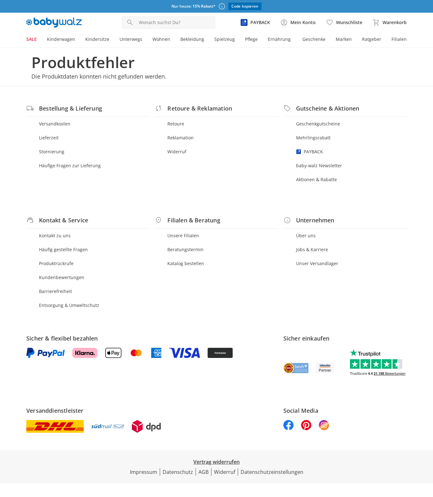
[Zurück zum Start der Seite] (425, 451)
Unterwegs (131, 39)
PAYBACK (313, 152)
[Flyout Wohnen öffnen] (172, 39)
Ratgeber (371, 39)
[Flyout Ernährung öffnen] (293, 39)
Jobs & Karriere (312, 249)
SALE (31, 39)
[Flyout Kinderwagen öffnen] (77, 39)
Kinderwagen (61, 39)
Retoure (175, 124)
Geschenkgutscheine (318, 124)
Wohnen (161, 39)
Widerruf (176, 152)
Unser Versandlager (317, 263)
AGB (203, 471)
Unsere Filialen (183, 236)
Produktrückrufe (56, 263)
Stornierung (51, 152)
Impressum (143, 471)
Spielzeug (224, 39)
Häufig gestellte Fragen (63, 249)
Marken (344, 39)
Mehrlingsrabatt (313, 138)
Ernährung (279, 39)
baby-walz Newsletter (319, 165)
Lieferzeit (49, 138)
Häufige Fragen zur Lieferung (70, 165)
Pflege (251, 39)
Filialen (399, 39)
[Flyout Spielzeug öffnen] (237, 39)
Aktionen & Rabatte (316, 179)
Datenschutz (178, 471)
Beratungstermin (185, 249)
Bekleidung (192, 39)
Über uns (306, 236)
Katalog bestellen (185, 263)
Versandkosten (54, 124)
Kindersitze (97, 39)
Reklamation (180, 138)
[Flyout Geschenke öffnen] (328, 39)
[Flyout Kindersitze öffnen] (111, 39)
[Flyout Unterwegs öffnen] (144, 39)
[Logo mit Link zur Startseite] (54, 22)
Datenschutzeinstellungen (272, 471)
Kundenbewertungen (61, 277)
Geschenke (314, 39)
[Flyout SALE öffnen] (39, 39)
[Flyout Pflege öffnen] (260, 39)
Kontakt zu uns (55, 236)
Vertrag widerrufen (216, 461)
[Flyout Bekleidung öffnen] (206, 39)
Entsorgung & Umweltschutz (69, 305)
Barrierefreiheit (55, 291)
